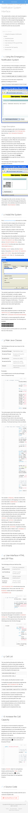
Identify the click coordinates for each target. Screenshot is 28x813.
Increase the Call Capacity (11, 47)
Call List (7, 45)
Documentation (13, 808)
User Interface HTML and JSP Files (13, 43)
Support (20, 808)
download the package (9, 220)
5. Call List (8, 656)
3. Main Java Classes (13, 340)
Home (7, 808)
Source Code (8, 49)
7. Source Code (10, 787)
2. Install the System (12, 214)
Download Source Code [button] (10, 798)
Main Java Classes (9, 40)
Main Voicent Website (14, 810)
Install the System (9, 38)
